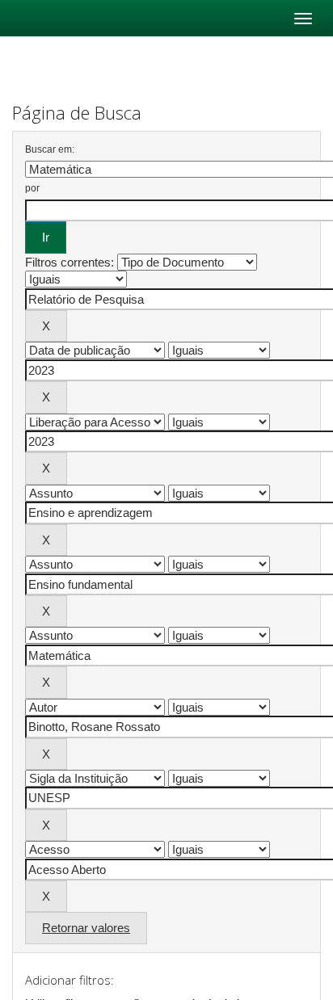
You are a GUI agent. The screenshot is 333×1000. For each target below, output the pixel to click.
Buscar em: (49, 149)
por (32, 188)
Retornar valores (86, 928)
